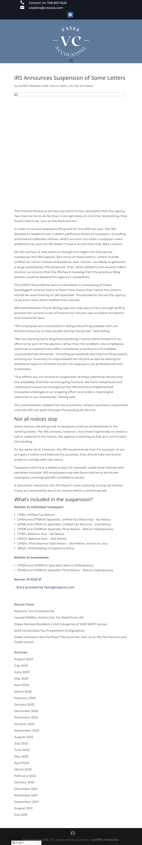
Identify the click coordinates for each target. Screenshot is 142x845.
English (19, 842)
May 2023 (21, 678)
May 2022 (21, 756)
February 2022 (25, 776)
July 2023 (21, 665)
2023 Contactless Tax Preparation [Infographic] (49, 630)
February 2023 (25, 698)
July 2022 (21, 743)
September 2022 (26, 730)
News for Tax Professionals (34, 611)
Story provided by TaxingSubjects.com (45, 587)
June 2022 (21, 750)
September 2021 (26, 802)
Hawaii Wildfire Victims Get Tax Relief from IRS (49, 617)
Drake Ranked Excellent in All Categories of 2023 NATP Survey (60, 624)
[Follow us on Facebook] (73, 833)
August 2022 (23, 737)
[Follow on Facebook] (70, 15)
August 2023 (23, 659)
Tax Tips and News (81, 86)
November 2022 (26, 717)
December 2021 (26, 789)
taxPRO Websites (105, 839)
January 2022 (24, 782)
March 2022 (23, 769)
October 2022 (24, 724)
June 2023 (21, 672)
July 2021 (20, 814)
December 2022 (26, 711)
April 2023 (21, 685)
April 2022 (21, 763)
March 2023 (23, 691)
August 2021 (23, 808)
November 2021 (26, 795)
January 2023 (24, 704)
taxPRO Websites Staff (33, 86)
